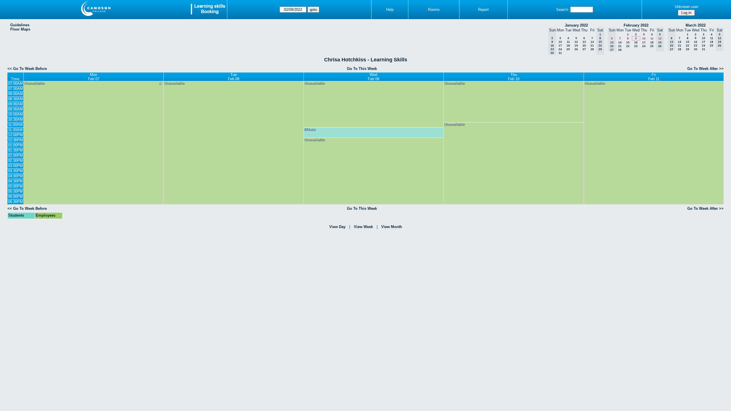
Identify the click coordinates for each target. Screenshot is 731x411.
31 (560, 53)
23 (636, 46)
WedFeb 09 (373, 76)
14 (592, 41)
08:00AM (15, 94)
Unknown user (686, 7)
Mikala (310, 130)
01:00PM (15, 145)
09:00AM (15, 104)
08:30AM (15, 99)
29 (687, 49)
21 (592, 45)
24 (560, 49)
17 (560, 45)
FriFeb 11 (653, 76)
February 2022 (636, 25)
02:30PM (15, 160)
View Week (363, 227)
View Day (337, 227)
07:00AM (15, 83)
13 (584, 41)
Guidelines (19, 25)
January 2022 (576, 25)
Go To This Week (362, 69)
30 (695, 49)
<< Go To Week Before (27, 69)
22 (628, 46)
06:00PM (15, 196)
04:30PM (15, 181)
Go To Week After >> (705, 69)
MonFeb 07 (93, 76)
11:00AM (15, 124)
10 (560, 41)
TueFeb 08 (233, 76)
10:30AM (15, 119)
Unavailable (34, 83)
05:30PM (15, 191)
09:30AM (15, 109)
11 (568, 41)
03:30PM (15, 171)
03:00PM (15, 166)
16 (636, 42)
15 (628, 42)
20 (584, 45)
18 (568, 45)
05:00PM (15, 186)
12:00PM (15, 135)
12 (576, 41)
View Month (391, 227)
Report (483, 9)
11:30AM (15, 130)
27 (584, 49)
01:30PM (15, 150)
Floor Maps (20, 29)
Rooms (434, 9)
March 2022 (696, 25)
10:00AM (15, 114)
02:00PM (15, 155)
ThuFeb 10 (513, 76)
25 (568, 49)
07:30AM (15, 88)
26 (576, 49)
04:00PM (15, 176)
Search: (562, 9)
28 (592, 49)
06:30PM (15, 202)
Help (389, 9)
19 (576, 45)
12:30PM (15, 140)
